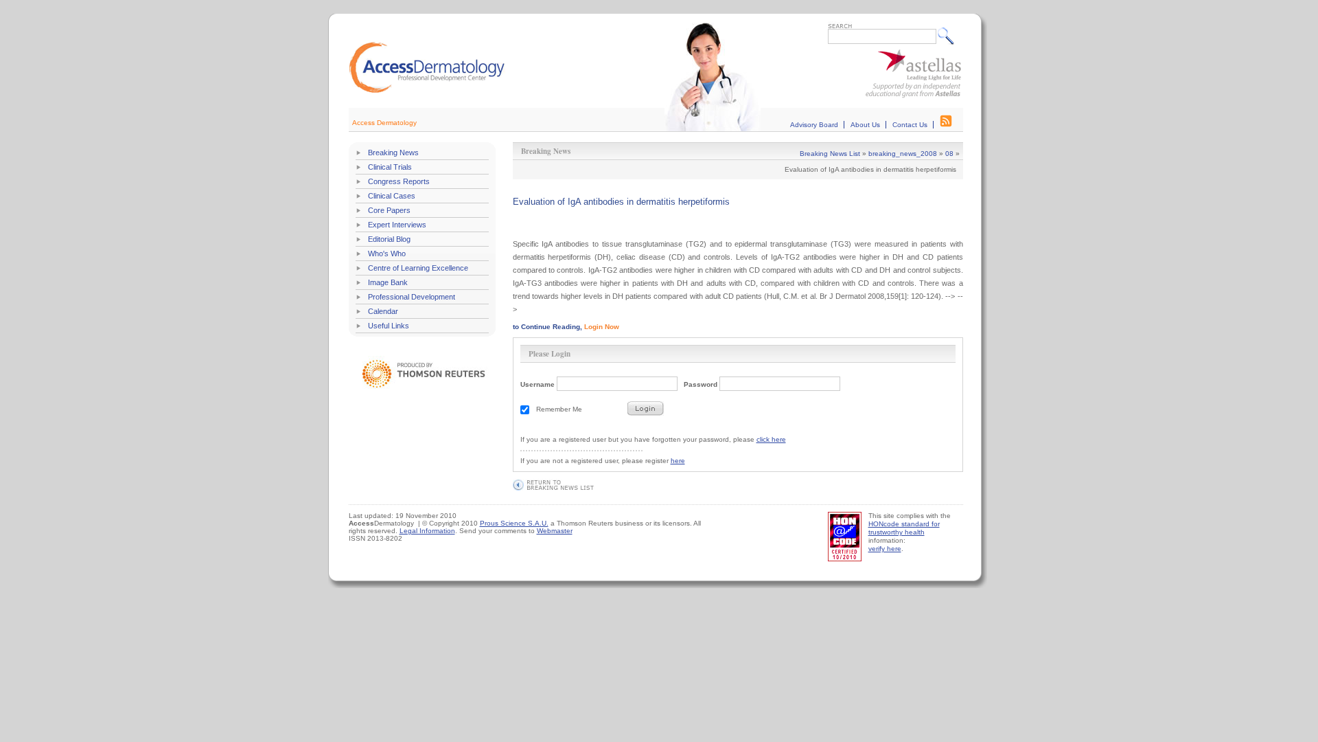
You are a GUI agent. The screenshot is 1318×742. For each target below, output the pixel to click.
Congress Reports (399, 181)
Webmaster (555, 531)
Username (537, 384)
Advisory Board (814, 124)
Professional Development (411, 297)
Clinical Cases (391, 196)
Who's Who (387, 253)
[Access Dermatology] (427, 91)
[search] (949, 36)
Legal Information (427, 531)
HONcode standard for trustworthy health (904, 528)
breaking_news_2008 (902, 153)
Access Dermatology (384, 122)
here (678, 460)
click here (771, 439)
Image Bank (388, 282)
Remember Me (559, 409)
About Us (865, 124)
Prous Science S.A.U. (514, 523)
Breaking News (393, 152)
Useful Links (388, 326)
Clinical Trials (390, 167)
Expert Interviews (397, 225)
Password (700, 384)
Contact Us (909, 124)
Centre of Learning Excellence (418, 268)
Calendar (383, 311)
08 (949, 153)
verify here (884, 548)
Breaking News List (830, 153)
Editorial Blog (389, 239)
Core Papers (389, 210)
